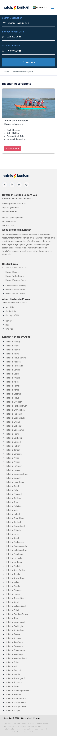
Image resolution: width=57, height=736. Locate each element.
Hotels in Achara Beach (16, 702)
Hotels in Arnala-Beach (16, 598)
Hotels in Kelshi (12, 382)
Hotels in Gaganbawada (16, 546)
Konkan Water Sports (15, 276)
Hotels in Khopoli (13, 710)
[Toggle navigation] (52, 7)
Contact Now (12, 148)
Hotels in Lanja (12, 534)
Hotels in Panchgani (14, 554)
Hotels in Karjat (12, 602)
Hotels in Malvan (13, 446)
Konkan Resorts (13, 272)
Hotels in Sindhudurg (15, 542)
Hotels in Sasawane (14, 646)
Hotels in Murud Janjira (16, 358)
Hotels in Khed (12, 502)
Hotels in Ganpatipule (15, 418)
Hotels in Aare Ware (14, 642)
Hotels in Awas (12, 686)
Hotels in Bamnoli (13, 670)
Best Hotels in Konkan (15, 290)
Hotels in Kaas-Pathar (15, 570)
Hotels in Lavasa (13, 594)
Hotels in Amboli (13, 462)
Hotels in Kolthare (13, 498)
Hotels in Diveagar (14, 402)
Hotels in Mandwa (13, 694)
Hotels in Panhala (13, 566)
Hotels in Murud (12, 398)
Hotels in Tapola (13, 574)
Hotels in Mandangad (15, 654)
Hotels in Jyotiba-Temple (17, 614)
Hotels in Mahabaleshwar (17, 550)
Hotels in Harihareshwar (16, 406)
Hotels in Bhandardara (15, 650)
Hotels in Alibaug (13, 342)
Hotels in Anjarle (13, 378)
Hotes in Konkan (33, 718)
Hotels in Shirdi (12, 610)
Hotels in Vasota (13, 674)
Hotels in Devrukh (13, 478)
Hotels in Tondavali (14, 682)
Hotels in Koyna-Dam (15, 578)
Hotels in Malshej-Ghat (16, 606)
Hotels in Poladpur (14, 506)
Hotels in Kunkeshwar (15, 630)
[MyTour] (15, 8)
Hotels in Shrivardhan (15, 410)
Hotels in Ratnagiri (14, 466)
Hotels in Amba (12, 458)
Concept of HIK (12, 315)
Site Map (9, 329)
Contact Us (11, 311)
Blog (7, 325)
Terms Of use (8, 225)
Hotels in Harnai (13, 386)
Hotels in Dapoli (12, 374)
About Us (10, 307)
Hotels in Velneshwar (15, 430)
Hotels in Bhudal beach (16, 698)
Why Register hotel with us (14, 203)
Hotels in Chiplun (13, 422)
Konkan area (28, 238)
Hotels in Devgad (13, 442)
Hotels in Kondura (13, 638)
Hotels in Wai (11, 666)
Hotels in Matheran (14, 562)
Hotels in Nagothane (15, 482)
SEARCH (30, 62)
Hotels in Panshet (13, 586)
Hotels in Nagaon (13, 362)
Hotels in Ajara (12, 618)
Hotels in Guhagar (13, 426)
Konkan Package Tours (16, 280)
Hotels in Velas (12, 510)
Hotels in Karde (12, 390)
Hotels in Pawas (13, 634)
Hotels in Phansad (14, 494)
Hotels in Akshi (12, 346)
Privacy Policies (9, 221)
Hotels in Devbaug (14, 438)
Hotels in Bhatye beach (16, 706)
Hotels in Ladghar (13, 394)
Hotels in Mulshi (12, 582)
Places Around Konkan (15, 294)
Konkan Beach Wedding (16, 286)
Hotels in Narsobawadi (15, 622)
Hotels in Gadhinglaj (14, 626)
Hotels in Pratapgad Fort (17, 678)
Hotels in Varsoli (13, 370)
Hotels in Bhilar (12, 662)
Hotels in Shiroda (13, 530)
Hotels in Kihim (12, 354)
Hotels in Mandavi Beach (16, 658)
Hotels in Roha (12, 490)
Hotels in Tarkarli (13, 450)
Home (6, 72)
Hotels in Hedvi (12, 434)
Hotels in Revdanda (14, 366)
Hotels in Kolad (12, 486)
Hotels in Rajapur (13, 470)
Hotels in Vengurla (14, 454)
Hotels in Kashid (13, 350)
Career (8, 321)
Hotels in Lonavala (14, 558)
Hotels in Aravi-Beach (15, 518)
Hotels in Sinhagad (14, 590)
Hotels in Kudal (12, 538)
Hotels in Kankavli (13, 522)
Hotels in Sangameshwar (17, 474)
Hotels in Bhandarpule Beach (18, 690)
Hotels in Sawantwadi (15, 526)
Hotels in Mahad (13, 514)
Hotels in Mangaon (14, 414)
